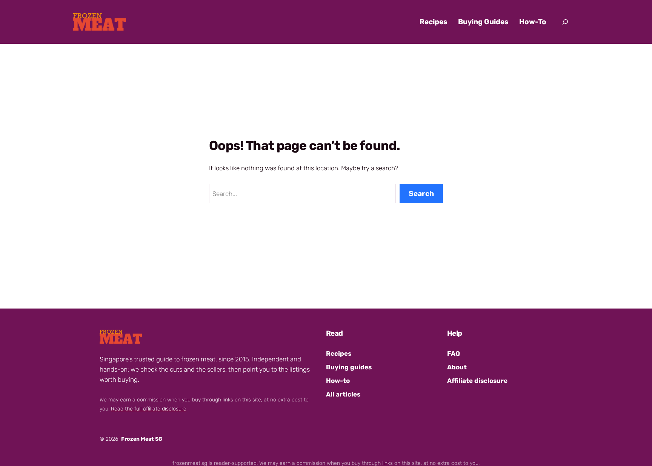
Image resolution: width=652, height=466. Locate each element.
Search (421, 193)
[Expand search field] (565, 21)
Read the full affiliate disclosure (148, 409)
